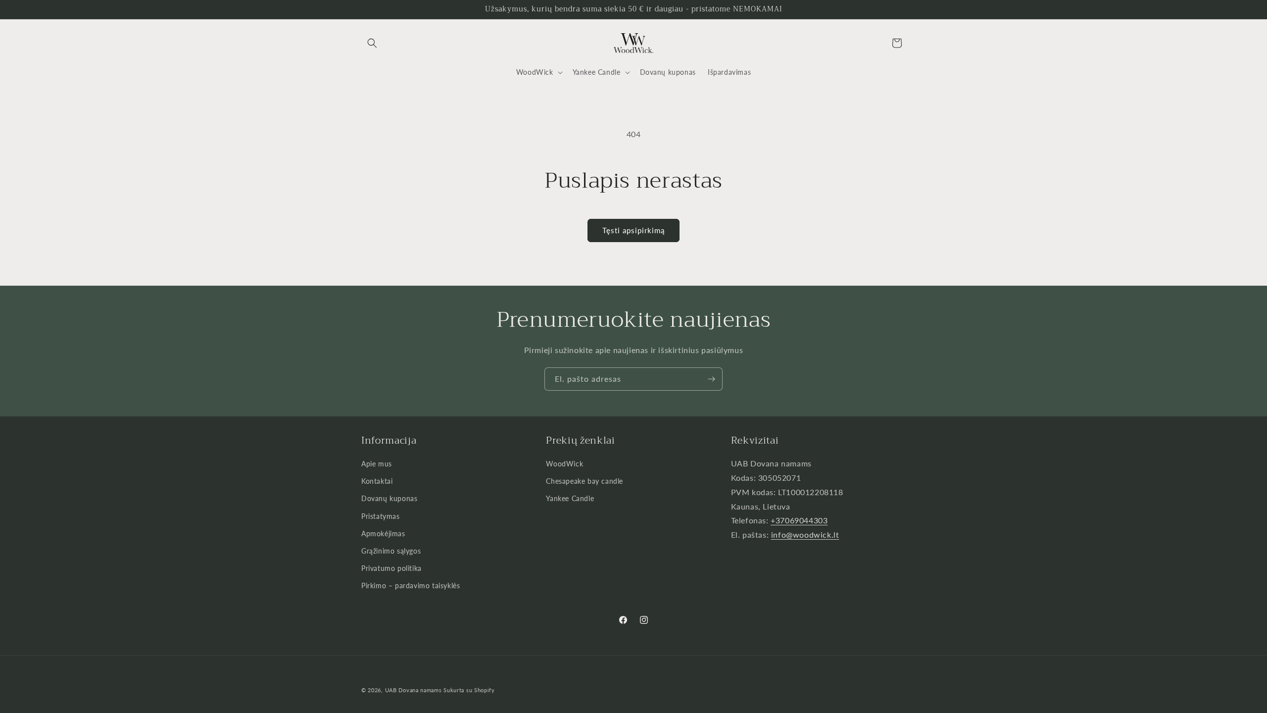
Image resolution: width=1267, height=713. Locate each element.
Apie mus (376, 463)
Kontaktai (376, 481)
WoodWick (564, 463)
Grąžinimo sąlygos (391, 551)
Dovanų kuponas (389, 498)
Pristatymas (380, 516)
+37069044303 (799, 520)
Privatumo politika (391, 568)
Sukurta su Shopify (469, 690)
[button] (372, 43)
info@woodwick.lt (805, 534)
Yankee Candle (570, 498)
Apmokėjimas (383, 533)
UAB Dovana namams (413, 690)
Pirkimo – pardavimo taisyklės (410, 585)
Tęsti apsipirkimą (633, 230)
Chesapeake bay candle (584, 481)
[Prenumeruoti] (711, 379)
